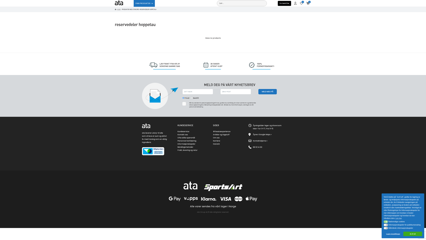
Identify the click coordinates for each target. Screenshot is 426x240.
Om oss (216, 137)
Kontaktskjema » (260, 141)
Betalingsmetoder (185, 147)
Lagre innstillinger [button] (393, 234)
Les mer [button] (398, 218)
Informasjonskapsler (186, 144)
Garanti (216, 144)
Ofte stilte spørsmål (186, 137)
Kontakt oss (183, 134)
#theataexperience (221, 131)
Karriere (216, 141)
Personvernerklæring (187, 141)
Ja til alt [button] (413, 234)
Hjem (118, 9)
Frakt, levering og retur (187, 150)
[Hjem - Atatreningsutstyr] (121, 3)
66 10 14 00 (257, 147)
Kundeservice (183, 131)
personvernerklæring (196, 107)
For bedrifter (284, 3)
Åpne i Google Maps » (262, 134)
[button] (386, 221)
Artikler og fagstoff (221, 134)
